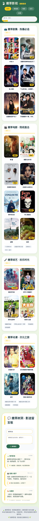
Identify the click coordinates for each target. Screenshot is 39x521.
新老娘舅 (7, 327)
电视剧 (16, 9)
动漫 (19, 13)
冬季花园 (15, 405)
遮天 (11, 397)
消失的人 (28, 246)
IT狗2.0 (11, 61)
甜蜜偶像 (7, 405)
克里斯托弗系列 (11, 187)
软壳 (27, 242)
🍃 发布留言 (13, 446)
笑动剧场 (30, 324)
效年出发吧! (11, 319)
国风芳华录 (11, 292)
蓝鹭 (11, 242)
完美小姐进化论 (27, 397)
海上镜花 (11, 89)
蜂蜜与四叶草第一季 (10, 402)
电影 (23, 9)
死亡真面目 (27, 214)
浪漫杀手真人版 (19, 246)
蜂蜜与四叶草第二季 (24, 402)
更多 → (7, 32)
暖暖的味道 (8, 324)
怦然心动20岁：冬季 (19, 324)
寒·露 (11, 160)
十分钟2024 (8, 246)
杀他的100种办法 (27, 187)
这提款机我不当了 (11, 116)
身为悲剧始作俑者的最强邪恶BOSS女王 (27, 370)
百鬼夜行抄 (11, 370)
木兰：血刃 (8, 250)
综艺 (31, 9)
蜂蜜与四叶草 (27, 160)
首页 (7, 9)
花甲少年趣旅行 (27, 292)
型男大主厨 (27, 319)
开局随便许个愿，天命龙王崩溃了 (27, 116)
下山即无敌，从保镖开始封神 (27, 89)
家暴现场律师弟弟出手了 (28, 61)
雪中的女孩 (11, 214)
